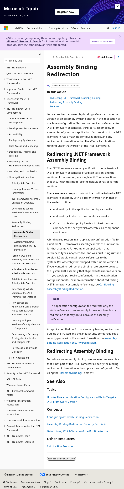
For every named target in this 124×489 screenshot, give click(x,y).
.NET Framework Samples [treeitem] (20, 441)
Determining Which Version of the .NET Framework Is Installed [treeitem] (24, 292)
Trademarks (27, 486)
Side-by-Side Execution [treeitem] (24, 183)
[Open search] (108, 28)
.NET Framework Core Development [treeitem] (20, 120)
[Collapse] (40, 54)
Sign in (116, 27)
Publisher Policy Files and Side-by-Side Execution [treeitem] (25, 271)
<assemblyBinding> (71, 373)
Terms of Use (10, 486)
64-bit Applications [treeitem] (19, 357)
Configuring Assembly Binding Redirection (73, 417)
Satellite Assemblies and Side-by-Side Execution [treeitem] (25, 281)
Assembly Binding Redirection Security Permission (77, 424)
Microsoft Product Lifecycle (23, 41)
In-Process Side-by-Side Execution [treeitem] (24, 349)
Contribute (61, 482)
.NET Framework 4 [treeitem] (16, 67)
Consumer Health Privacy (97, 482)
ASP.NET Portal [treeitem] (14, 379)
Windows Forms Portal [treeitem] (18, 385)
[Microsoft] (6, 28)
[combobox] (22, 60)
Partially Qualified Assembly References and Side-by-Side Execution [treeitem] (26, 259)
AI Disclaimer (10, 482)
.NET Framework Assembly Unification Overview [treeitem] (26, 200)
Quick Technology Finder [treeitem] (19, 73)
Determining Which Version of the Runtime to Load (78, 431)
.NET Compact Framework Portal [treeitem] (20, 392)
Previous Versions (30, 482)
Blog (46, 482)
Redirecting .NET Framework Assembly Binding (75, 97)
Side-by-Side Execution (68, 57)
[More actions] (118, 57)
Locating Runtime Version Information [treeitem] (25, 191)
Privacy (74, 482)
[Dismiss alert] (117, 6)
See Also (54, 106)
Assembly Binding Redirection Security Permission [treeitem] (25, 245)
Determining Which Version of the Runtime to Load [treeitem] (25, 212)
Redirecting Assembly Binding (66, 102)
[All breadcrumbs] (50, 57)
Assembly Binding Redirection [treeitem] (24, 234)
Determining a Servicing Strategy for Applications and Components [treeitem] (25, 338)
